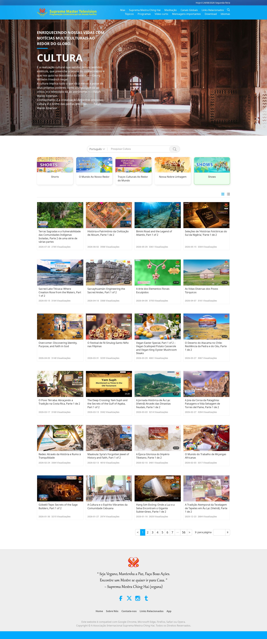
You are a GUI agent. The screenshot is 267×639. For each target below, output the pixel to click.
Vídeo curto (161, 14)
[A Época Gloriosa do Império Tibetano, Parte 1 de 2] (158, 438)
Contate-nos (129, 611)
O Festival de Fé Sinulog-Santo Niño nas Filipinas (108, 344)
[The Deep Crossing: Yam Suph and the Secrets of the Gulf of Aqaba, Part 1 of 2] (109, 384)
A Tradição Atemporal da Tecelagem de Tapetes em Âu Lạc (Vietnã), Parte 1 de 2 (206, 508)
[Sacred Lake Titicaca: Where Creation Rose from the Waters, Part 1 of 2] (60, 273)
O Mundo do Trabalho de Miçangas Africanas (205, 456)
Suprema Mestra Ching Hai (145, 10)
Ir (227, 532)
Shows (212, 176)
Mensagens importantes (186, 14)
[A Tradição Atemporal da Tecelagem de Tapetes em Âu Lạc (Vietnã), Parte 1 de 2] (206, 488)
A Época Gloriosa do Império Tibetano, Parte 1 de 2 (153, 456)
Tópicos (129, 14)
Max (122, 10)
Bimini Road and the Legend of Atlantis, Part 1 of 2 (154, 233)
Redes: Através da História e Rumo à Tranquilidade (60, 456)
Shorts (55, 176)
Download (211, 14)
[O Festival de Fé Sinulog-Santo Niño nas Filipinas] (109, 327)
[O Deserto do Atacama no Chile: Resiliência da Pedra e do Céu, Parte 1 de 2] (206, 327)
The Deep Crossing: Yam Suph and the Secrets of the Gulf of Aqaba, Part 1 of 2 (107, 404)
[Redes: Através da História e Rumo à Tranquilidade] (60, 438)
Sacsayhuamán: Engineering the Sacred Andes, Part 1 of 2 (106, 290)
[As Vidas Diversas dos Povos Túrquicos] (206, 273)
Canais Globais (189, 10)
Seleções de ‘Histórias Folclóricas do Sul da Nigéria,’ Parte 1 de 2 (206, 233)
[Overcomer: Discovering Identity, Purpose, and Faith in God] (60, 327)
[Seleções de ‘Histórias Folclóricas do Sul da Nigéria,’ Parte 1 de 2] (206, 215)
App (169, 611)
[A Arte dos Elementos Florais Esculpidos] (158, 273)
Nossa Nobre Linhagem (172, 176)
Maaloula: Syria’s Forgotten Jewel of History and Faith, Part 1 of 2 (108, 456)
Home (99, 611)
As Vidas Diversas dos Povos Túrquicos (201, 290)
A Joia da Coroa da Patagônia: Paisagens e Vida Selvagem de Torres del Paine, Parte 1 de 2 (202, 404)
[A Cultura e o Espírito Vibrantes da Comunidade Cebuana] (109, 488)
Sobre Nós (112, 611)
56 (183, 532)
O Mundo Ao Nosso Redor (94, 176)
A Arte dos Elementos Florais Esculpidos (153, 290)
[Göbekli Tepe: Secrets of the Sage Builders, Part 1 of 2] (60, 488)
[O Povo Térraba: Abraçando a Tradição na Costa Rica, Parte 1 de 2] (60, 384)
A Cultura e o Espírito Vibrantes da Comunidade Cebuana (107, 506)
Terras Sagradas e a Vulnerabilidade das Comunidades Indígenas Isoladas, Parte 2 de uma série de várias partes (60, 236)
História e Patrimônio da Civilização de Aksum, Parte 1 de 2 (108, 233)
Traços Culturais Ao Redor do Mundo (133, 178)
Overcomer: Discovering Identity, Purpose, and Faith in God (58, 344)
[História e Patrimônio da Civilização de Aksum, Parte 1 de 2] (109, 215)
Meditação (170, 10)
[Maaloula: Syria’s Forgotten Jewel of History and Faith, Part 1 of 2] (109, 438)
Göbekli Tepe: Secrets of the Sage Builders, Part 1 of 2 (58, 506)
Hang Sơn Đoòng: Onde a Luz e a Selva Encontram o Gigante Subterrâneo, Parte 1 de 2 (155, 508)
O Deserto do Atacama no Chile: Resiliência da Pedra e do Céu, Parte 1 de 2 (206, 346)
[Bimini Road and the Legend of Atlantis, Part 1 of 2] (158, 215)
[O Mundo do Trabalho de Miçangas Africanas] (206, 438)
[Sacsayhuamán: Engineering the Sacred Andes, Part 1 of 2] (109, 273)
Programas (144, 14)
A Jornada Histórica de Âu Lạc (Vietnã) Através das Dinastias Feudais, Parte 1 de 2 (153, 404)
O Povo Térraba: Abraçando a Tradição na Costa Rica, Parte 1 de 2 (59, 402)
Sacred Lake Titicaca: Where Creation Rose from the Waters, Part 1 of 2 (60, 292)
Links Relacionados (213, 10)
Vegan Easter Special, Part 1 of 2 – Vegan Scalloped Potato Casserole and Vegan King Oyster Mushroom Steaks (156, 348)
